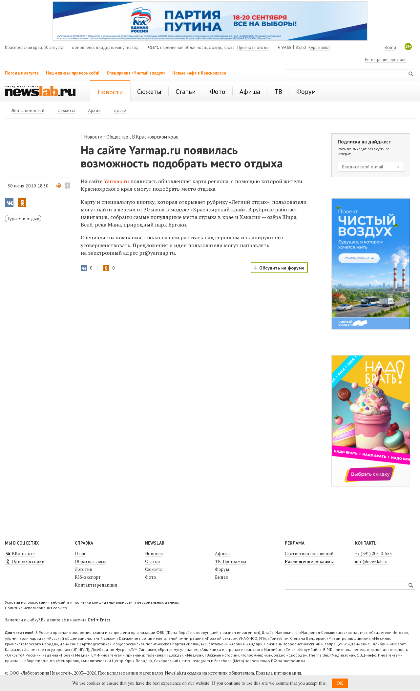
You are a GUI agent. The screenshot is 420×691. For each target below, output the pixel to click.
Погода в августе (22, 73)
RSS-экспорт (88, 577)
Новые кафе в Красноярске (199, 73)
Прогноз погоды (253, 47)
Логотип (83, 569)
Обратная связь (90, 561)
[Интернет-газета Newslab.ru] (43, 91)
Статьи (152, 561)
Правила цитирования (278, 673)
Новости (93, 137)
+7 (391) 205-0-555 (373, 553)
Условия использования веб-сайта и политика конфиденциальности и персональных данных (92, 602)
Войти (390, 47)
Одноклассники (27, 561)
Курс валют (319, 47)
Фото (150, 577)
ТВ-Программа (230, 561)
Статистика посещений (309, 553)
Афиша (222, 553)
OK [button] (340, 683)
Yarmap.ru (116, 181)
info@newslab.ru (371, 561)
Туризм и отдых (23, 219)
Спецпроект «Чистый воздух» (136, 73)
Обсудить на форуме (281, 268)
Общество (117, 137)
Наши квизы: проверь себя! (72, 73)
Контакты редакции (96, 585)
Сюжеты (153, 569)
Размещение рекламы (309, 561)
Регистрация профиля (386, 59)
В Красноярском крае (155, 137)
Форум (222, 569)
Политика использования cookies (36, 607)
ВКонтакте (23, 553)
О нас (80, 553)
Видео (221, 577)
